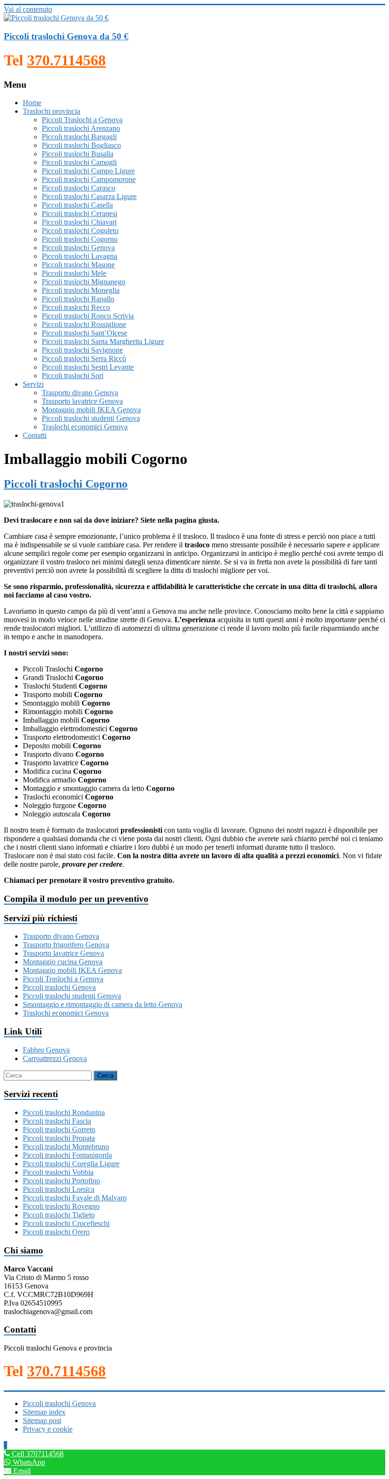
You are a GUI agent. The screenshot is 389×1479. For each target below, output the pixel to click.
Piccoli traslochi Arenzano (81, 128)
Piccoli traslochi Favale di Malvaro (75, 1198)
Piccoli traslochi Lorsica (58, 1189)
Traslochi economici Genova (85, 427)
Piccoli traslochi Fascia (57, 1121)
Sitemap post (42, 1420)
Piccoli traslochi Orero (56, 1232)
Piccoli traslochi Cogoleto (80, 231)
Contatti (34, 435)
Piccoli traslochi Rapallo (78, 299)
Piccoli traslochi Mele (74, 273)
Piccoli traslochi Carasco (78, 188)
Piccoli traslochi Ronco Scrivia (88, 316)
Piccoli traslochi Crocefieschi (66, 1223)
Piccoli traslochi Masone (78, 265)
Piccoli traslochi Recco (76, 307)
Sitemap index (44, 1412)
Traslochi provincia (51, 111)
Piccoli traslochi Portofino (61, 1181)
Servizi (33, 384)
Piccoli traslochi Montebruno (66, 1147)
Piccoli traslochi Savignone (82, 350)
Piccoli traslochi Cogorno (80, 239)
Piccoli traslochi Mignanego (83, 282)
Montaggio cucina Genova (62, 962)
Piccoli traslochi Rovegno (61, 1206)
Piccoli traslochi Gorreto (59, 1129)
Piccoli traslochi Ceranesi (79, 213)
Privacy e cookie (48, 1429)
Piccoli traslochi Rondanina (64, 1112)
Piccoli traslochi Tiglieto (59, 1215)
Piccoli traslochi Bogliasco (81, 145)
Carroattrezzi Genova (55, 1058)
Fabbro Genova (46, 1050)
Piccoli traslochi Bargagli (79, 137)
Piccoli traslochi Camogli (79, 162)
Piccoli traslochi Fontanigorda (67, 1155)
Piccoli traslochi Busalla (77, 154)
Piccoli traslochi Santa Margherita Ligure (103, 341)
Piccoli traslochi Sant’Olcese (84, 333)
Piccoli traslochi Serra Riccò (84, 358)
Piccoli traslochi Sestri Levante (88, 367)
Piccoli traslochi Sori (72, 376)
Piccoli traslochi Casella (77, 205)
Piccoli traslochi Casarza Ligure (89, 196)
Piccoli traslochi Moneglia (81, 290)
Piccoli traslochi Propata (59, 1138)
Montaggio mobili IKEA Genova (91, 410)
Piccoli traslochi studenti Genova (91, 418)
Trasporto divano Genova (80, 393)
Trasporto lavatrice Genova (82, 401)
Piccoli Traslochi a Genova (82, 120)
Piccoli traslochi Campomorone (89, 179)
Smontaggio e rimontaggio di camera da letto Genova (102, 1004)
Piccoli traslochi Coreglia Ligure (71, 1164)
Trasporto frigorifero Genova (66, 945)
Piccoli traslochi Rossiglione (84, 324)
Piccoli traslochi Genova (78, 248)
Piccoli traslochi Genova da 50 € (66, 36)
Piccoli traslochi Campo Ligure (88, 171)
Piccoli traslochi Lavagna (79, 256)
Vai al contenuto (28, 9)
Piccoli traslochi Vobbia (58, 1172)
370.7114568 (66, 60)
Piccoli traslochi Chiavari (79, 222)
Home (32, 103)
